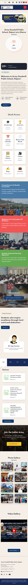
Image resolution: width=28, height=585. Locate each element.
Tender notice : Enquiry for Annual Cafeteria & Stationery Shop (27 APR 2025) (16, 391)
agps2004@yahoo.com (7, 571)
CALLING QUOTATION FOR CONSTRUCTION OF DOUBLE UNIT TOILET (16, 409)
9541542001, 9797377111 (8, 569)
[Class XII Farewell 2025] (21, 477)
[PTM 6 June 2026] (21, 466)
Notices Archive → (8, 421)
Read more (12, 379)
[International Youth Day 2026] (7, 466)
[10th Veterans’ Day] (7, 488)
